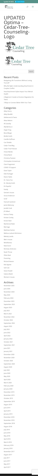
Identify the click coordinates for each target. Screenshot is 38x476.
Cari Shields (8, 142)
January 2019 (8, 414)
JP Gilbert (7, 211)
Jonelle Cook (8, 208)
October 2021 (8, 342)
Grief (5, 199)
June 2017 (7, 461)
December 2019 (9, 392)
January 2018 (8, 448)
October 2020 (8, 361)
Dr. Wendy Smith (9, 183)
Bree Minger (8, 133)
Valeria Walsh (8, 274)
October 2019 (8, 398)
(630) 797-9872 (9, 1)
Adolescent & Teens (10, 117)
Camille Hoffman (9, 139)
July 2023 (7, 311)
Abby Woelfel (8, 114)
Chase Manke (8, 152)
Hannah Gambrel (9, 202)
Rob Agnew (7, 265)
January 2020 (8, 389)
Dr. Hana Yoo (8, 180)
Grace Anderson (9, 196)
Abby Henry (8, 111)
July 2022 (7, 329)
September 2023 (9, 304)
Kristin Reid (7, 221)
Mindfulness (8, 243)
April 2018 (7, 439)
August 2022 (8, 326)
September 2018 (9, 423)
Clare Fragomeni (9, 164)
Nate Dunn (7, 246)
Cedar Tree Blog (9, 146)
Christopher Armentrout (12, 161)
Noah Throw (8, 252)
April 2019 (7, 411)
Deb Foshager (8, 174)
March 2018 (8, 442)
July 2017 (7, 458)
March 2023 (8, 314)
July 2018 (7, 430)
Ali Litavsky (7, 124)
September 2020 (9, 364)
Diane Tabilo (8, 177)
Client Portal (20, 1)
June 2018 (7, 433)
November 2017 (9, 452)
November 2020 (9, 358)
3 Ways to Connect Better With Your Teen (17, 103)
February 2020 (8, 386)
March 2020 (8, 383)
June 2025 (7, 289)
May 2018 (7, 436)
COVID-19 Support (10, 167)
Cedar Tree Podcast (10, 149)
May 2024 (7, 295)
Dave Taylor (8, 171)
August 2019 (8, 405)
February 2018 (8, 445)
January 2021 (8, 351)
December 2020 (9, 354)
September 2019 (9, 401)
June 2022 (7, 333)
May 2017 (7, 464)
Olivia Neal (7, 255)
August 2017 (8, 455)
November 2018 (9, 420)
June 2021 (7, 348)
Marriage (7, 227)
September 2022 (9, 323)
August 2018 (8, 427)
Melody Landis (8, 236)
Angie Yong (7, 130)
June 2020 (7, 373)
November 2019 (9, 395)
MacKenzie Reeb (9, 224)
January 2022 (8, 339)
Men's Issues (8, 239)
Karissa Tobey (8, 214)
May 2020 (7, 376)
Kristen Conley (8, 218)
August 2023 (8, 307)
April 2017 (7, 467)
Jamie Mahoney (9, 205)
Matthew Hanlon (9, 230)
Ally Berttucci (8, 127)
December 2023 (9, 301)
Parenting (7, 258)
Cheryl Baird (8, 155)
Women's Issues (9, 277)
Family (6, 189)
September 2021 (9, 345)
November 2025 (9, 286)
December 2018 (9, 417)
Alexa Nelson (8, 120)
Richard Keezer (9, 261)
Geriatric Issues (9, 193)
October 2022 (8, 320)
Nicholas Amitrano (10, 249)
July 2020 (7, 370)
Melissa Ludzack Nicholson (13, 233)
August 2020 (8, 367)
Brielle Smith (8, 136)
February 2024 (8, 298)
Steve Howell (8, 271)
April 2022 (7, 336)
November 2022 (9, 317)
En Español (7, 186)
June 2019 (7, 408)
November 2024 (9, 292)
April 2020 (7, 380)
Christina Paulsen (9, 158)
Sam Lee (6, 268)
